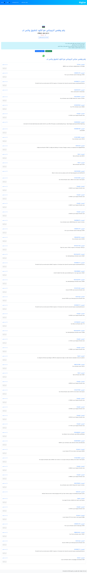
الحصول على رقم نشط (39, 51)
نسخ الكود (4, 68)
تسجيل (2, 2)
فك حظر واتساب (15, 2)
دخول (8, 2)
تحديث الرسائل (48, 51)
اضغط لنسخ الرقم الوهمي (43, 37)
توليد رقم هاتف (24, 2)
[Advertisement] (57, 13)
